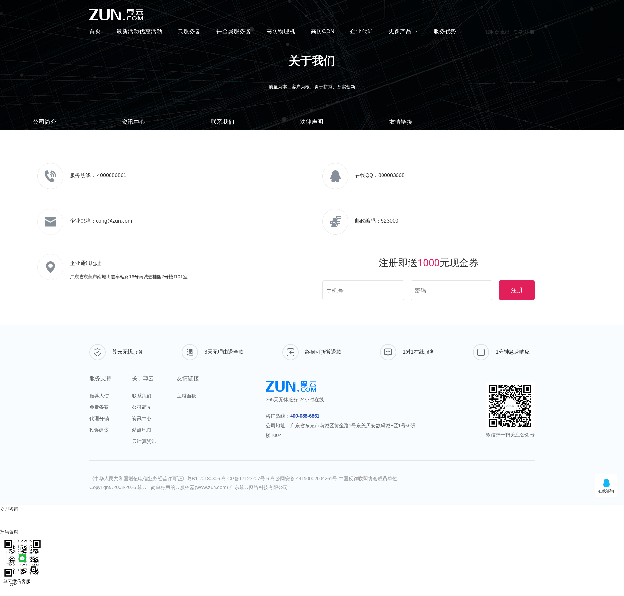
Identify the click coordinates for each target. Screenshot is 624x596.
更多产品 (400, 31)
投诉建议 (99, 430)
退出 (505, 31)
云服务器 (189, 31)
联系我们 (222, 122)
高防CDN (323, 31)
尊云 (142, 487)
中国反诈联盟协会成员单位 (368, 478)
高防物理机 (280, 31)
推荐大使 (99, 395)
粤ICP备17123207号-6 (245, 478)
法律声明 (311, 122)
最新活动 (139, 31)
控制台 (492, 31)
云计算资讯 (144, 441)
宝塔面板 (186, 395)
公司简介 (44, 122)
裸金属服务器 (233, 31)
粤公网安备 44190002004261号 (304, 478)
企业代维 (361, 31)
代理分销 (99, 418)
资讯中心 (133, 122)
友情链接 (400, 122)
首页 (95, 31)
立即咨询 (9, 509)
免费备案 (99, 407)
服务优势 (445, 31)
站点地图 (141, 430)
